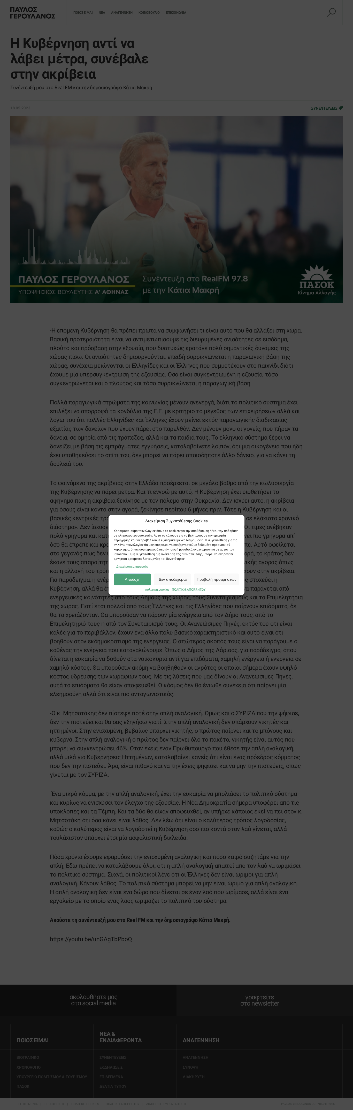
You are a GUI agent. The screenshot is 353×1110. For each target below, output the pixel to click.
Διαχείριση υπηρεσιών (132, 566)
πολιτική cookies (157, 589)
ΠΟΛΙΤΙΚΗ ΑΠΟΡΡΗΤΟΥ (188, 589)
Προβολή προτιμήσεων (216, 579)
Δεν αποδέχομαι (173, 579)
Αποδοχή (132, 579)
